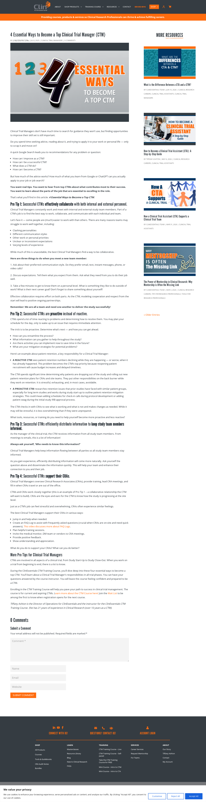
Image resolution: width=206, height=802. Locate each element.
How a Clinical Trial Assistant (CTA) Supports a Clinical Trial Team (166, 217)
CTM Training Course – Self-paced (110, 754)
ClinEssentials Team (21, 40)
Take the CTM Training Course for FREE (108, 761)
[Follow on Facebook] (62, 727)
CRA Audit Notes (42, 764)
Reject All (175, 796)
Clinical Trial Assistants (163, 94)
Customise (157, 796)
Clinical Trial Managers (52, 40)
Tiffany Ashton (153, 159)
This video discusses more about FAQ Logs (47, 526)
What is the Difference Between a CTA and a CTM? (167, 84)
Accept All (193, 796)
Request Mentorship (139, 753)
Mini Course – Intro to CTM (110, 767)
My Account (168, 762)
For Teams (135, 757)
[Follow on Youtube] (58, 727)
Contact (166, 757)
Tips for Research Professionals (166, 294)
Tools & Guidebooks (43, 759)
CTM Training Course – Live (110, 749)
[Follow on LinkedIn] (54, 727)
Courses (38, 754)
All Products (40, 750)
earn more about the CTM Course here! (76, 593)
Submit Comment (23, 695)
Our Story (167, 749)
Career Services (137, 749)
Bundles (38, 768)
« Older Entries (152, 314)
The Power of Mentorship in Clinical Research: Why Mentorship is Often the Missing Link (168, 283)
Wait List (112, 593)
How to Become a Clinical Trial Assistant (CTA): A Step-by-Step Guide (167, 152)
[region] (103, 793)
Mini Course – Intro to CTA (110, 771)
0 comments (70, 40)
